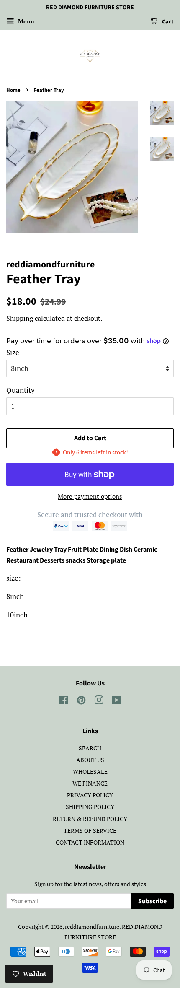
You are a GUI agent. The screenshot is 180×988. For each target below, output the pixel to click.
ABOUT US (90, 760)
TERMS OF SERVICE (90, 831)
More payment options (90, 496)
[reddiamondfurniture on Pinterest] (81, 701)
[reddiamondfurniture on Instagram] (98, 701)
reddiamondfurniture (92, 927)
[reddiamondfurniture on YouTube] (116, 701)
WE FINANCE (90, 783)
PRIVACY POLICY (90, 795)
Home (13, 90)
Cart (167, 22)
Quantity (20, 390)
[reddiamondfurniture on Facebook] (63, 701)
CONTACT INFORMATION (90, 842)
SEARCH (90, 748)
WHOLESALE (90, 771)
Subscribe (152, 901)
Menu (25, 21)
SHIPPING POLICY (90, 807)
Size (12, 352)
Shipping (19, 318)
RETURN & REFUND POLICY (90, 819)
